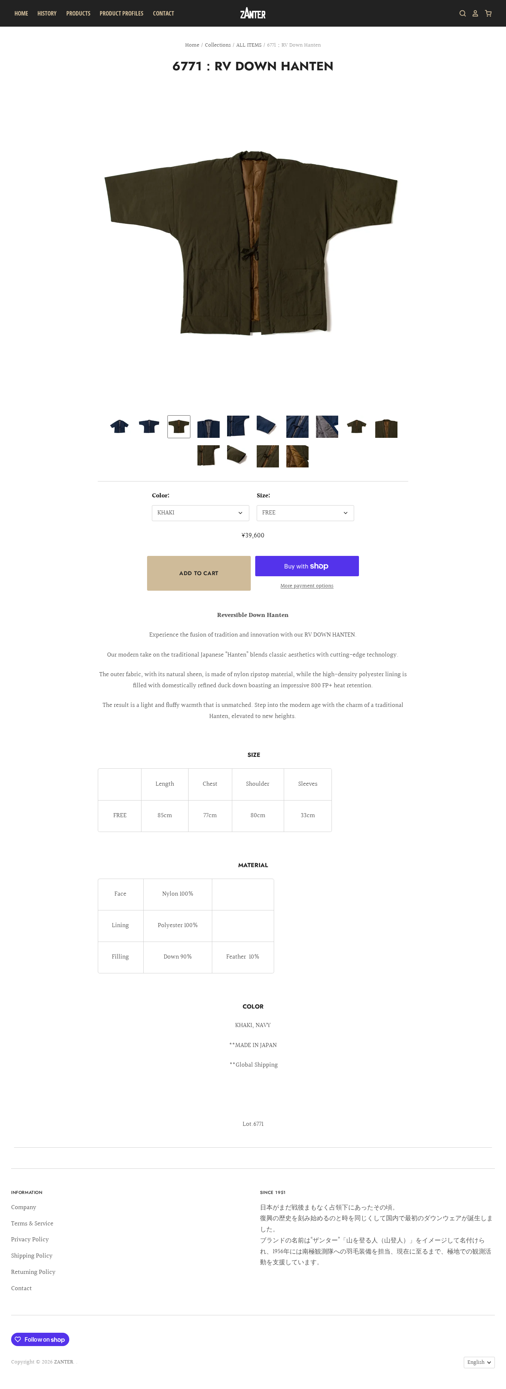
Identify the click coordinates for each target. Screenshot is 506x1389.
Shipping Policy (32, 1256)
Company (23, 1207)
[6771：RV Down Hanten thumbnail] (120, 427)
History (47, 13)
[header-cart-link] (485, 13)
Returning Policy (33, 1272)
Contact (163, 13)
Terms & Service (32, 1224)
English (476, 1362)
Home (21, 13)
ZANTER (63, 1362)
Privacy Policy (30, 1240)
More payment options (306, 586)
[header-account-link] (472, 13)
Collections (218, 45)
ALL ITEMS (249, 45)
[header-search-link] (460, 13)
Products (78, 13)
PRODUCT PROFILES (121, 13)
